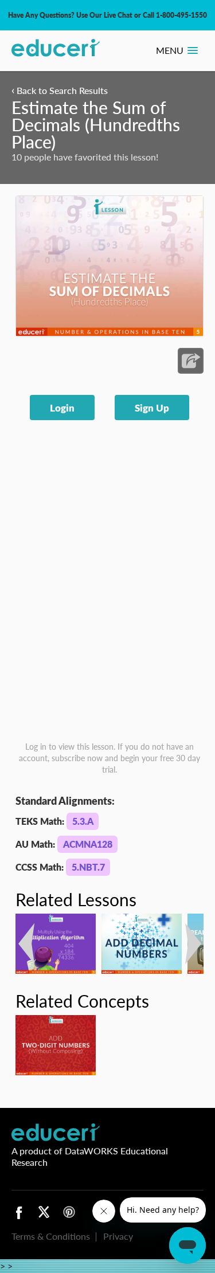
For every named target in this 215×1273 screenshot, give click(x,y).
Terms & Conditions (50, 1236)
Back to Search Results (59, 90)
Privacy (118, 1236)
